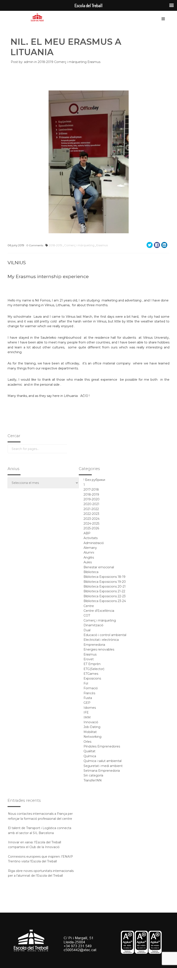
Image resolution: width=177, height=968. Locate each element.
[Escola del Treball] (38, 17)
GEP (87, 703)
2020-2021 (91, 504)
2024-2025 (91, 523)
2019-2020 (92, 499)
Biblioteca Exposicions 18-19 (104, 577)
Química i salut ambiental (103, 761)
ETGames (91, 674)
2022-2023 (91, 514)
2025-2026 (91, 528)
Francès (89, 693)
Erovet (89, 659)
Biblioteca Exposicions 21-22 (104, 591)
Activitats (91, 538)
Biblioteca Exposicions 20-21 (105, 586)
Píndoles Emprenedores (102, 746)
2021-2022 (91, 509)
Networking (92, 737)
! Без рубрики (94, 480)
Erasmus (93, 62)
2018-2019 (46, 62)
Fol (86, 683)
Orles (87, 742)
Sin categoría (93, 775)
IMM (87, 717)
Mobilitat (90, 732)
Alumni (89, 552)
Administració (94, 543)
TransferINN (93, 780)
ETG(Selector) (94, 669)
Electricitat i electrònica (101, 640)
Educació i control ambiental (105, 635)
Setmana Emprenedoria (102, 771)
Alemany (90, 548)
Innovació (91, 722)
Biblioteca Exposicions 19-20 (105, 582)
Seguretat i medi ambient (103, 766)
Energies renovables (99, 649)
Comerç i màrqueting (70, 62)
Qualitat (89, 751)
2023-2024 (92, 519)
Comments (34, 245)
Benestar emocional (99, 567)
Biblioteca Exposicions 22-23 (105, 596)
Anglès (89, 557)
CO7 (87, 615)
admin (28, 62)
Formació (91, 688)
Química (90, 756)
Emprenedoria (94, 645)
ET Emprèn (92, 664)
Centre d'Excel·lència (99, 611)
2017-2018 (91, 489)
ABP (87, 533)
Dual (87, 630)
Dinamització (93, 625)
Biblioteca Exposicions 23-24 (105, 601)
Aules (88, 562)
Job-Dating (92, 727)
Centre (89, 606)
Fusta (88, 698)
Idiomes (90, 708)
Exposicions (92, 678)
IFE (86, 712)
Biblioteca (91, 572)
